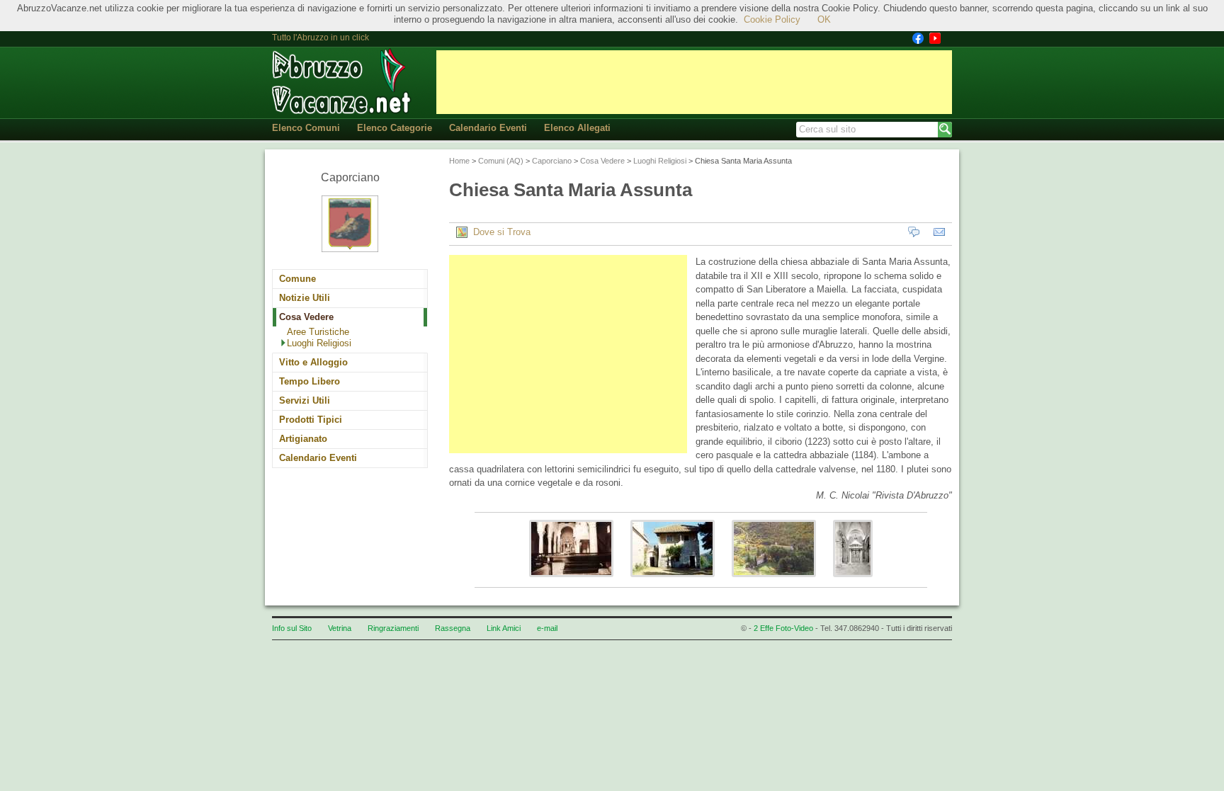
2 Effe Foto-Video (783, 628)
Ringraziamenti (393, 628)
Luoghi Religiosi (319, 343)
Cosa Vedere (306, 317)
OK (824, 19)
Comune (297, 278)
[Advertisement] (694, 82)
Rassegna (452, 628)
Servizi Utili (304, 400)
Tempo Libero (309, 381)
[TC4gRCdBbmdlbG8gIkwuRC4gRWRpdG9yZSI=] (774, 581)
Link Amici (504, 628)
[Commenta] (913, 232)
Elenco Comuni (306, 128)
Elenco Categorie (394, 128)
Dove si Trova (499, 232)
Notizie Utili (304, 297)
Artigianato (303, 438)
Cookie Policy (772, 19)
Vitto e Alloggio (313, 362)
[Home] (343, 81)
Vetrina (339, 628)
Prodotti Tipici (310, 419)
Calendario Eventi (488, 128)
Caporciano (552, 161)
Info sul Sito (292, 628)
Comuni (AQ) (500, 161)
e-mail (547, 628)
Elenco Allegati (577, 128)
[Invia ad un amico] (939, 232)
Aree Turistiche (318, 331)
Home (459, 161)
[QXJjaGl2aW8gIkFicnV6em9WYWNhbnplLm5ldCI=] (571, 581)
